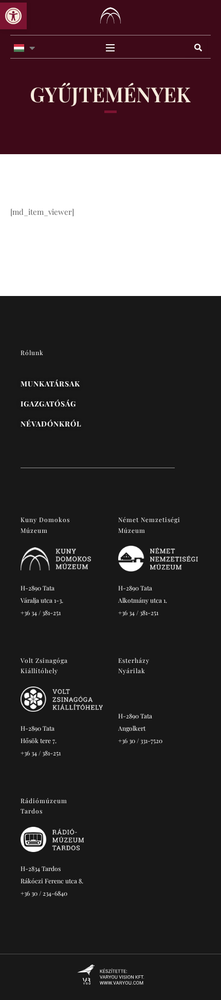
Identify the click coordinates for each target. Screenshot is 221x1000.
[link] (13, 16)
